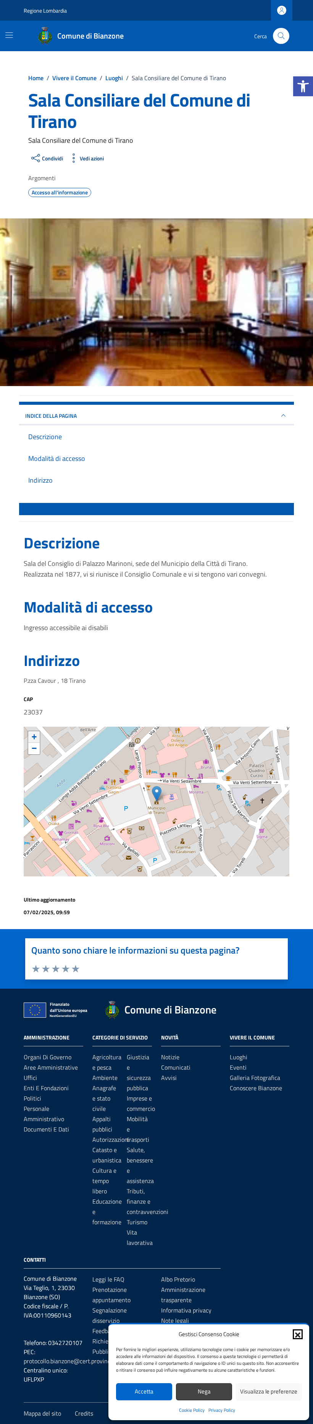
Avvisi (169, 1077)
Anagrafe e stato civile (104, 1098)
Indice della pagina (51, 416)
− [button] (34, 748)
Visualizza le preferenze (268, 1391)
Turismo (137, 1222)
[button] (303, 86)
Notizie (170, 1057)
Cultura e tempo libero (104, 1181)
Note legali (175, 1320)
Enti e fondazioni (46, 1088)
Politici (32, 1098)
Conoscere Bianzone (256, 1088)
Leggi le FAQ (108, 1279)
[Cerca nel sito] (281, 36)
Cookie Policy (192, 1410)
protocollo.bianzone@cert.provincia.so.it (75, 1361)
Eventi (238, 1067)
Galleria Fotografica (255, 1077)
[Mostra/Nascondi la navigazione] (9, 35)
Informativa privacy (186, 1310)
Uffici (30, 1077)
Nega (204, 1391)
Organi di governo (47, 1057)
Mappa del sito (42, 1413)
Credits (84, 1413)
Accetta (144, 1391)
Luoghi (238, 1057)
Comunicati (175, 1067)
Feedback (104, 1330)
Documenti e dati (46, 1129)
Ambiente (105, 1077)
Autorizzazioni (110, 1139)
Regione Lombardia (45, 10)
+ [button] (34, 737)
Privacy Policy (221, 1410)
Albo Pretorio (178, 1279)
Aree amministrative (51, 1067)
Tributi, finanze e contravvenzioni (147, 1201)
